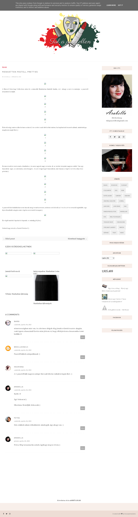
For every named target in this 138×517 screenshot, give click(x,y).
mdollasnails (21, 347)
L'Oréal (121, 201)
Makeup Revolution (110, 211)
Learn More (111, 5)
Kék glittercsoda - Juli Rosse (118, 310)
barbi (17, 321)
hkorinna (19, 367)
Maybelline (123, 211)
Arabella (7, 77)
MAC (125, 206)
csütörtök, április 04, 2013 (22, 325)
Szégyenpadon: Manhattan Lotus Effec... (46, 272)
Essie (122, 190)
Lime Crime (116, 206)
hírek (4, 67)
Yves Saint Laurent (109, 227)
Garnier (118, 195)
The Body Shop (108, 222)
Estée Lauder (108, 195)
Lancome (106, 206)
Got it (120, 5)
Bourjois (114, 185)
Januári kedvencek (12, 271)
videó (122, 232)
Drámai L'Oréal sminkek (117, 158)
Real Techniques (115, 216)
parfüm (121, 227)
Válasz (82, 337)
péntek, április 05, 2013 (22, 441)
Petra (17, 418)
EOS (116, 190)
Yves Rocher (121, 222)
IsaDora (127, 195)
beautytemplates (130, 514)
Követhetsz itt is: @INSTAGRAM (69, 500)
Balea (105, 185)
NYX (105, 216)
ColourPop (107, 190)
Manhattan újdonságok (42, 303)
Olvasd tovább (117, 163)
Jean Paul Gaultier (109, 201)
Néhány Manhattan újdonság (16, 294)
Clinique (124, 185)
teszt (114, 232)
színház (106, 232)
